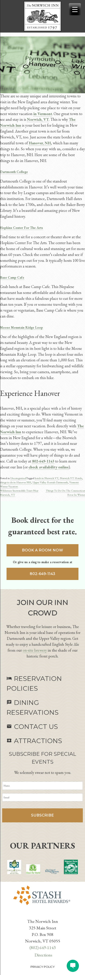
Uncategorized (18, 478)
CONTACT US (32, 727)
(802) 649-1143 (42, 947)
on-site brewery (35, 650)
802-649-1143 (42, 574)
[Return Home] (42, 16)
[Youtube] (43, 914)
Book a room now (42, 550)
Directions (43, 955)
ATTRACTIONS (34, 741)
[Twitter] (41, 914)
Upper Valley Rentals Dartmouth (50, 482)
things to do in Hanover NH (15, 482)
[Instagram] (45, 914)
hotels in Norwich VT (46, 478)
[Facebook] (40, 914)
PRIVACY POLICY (43, 966)
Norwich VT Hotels (71, 478)
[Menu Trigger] (75, 9)
